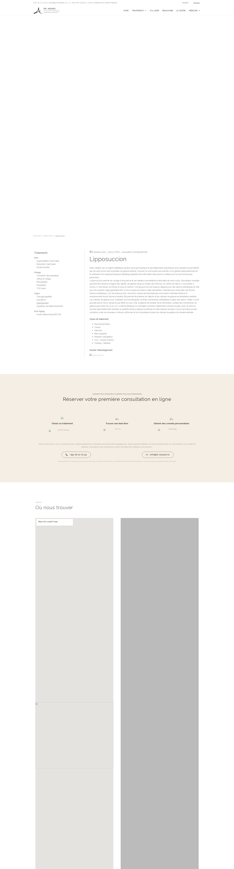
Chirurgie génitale (44, 296)
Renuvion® (167, 11)
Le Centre (180, 11)
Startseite (37, 236)
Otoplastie (41, 285)
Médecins (193, 11)
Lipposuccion (43, 303)
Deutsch (185, 3)
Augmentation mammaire (48, 261)
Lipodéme (41, 300)
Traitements (138, 11)
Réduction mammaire (46, 264)
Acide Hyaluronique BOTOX (49, 314)
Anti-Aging (39, 311)
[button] (123, 735)
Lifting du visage (44, 279)
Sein (36, 258)
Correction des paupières (48, 275)
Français (196, 3)
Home (126, 11)
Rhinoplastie (42, 282)
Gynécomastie (43, 267)
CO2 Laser (154, 11)
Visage (37, 272)
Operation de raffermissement (50, 306)
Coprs (37, 293)
